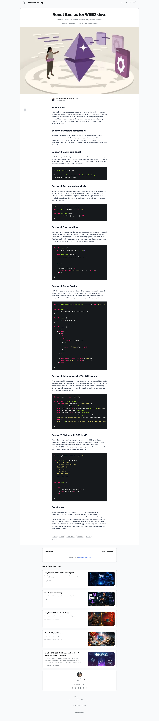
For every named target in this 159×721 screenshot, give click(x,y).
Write (133, 3)
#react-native (70, 536)
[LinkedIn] (77, 98)
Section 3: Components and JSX (29, 119)
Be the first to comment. (84, 557)
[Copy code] (105, 169)
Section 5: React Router (29, 124)
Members (71, 700)
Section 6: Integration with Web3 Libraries (30, 127)
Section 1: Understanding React (29, 113)
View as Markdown (92, 23)
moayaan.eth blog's (36, 2)
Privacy (83, 700)
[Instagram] (75, 688)
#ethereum (80, 536)
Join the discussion (107, 552)
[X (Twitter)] (75, 98)
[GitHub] (78, 688)
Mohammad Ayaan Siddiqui (65, 99)
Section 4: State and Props (30, 122)
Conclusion (25, 135)
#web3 (55, 536)
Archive (78, 700)
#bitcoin (88, 536)
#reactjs (61, 536)
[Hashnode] (86, 688)
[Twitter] (73, 688)
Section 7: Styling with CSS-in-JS (30, 131)
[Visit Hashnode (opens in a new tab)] (79, 712)
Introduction (26, 110)
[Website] (83, 688)
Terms (88, 700)
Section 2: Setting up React (30, 116)
